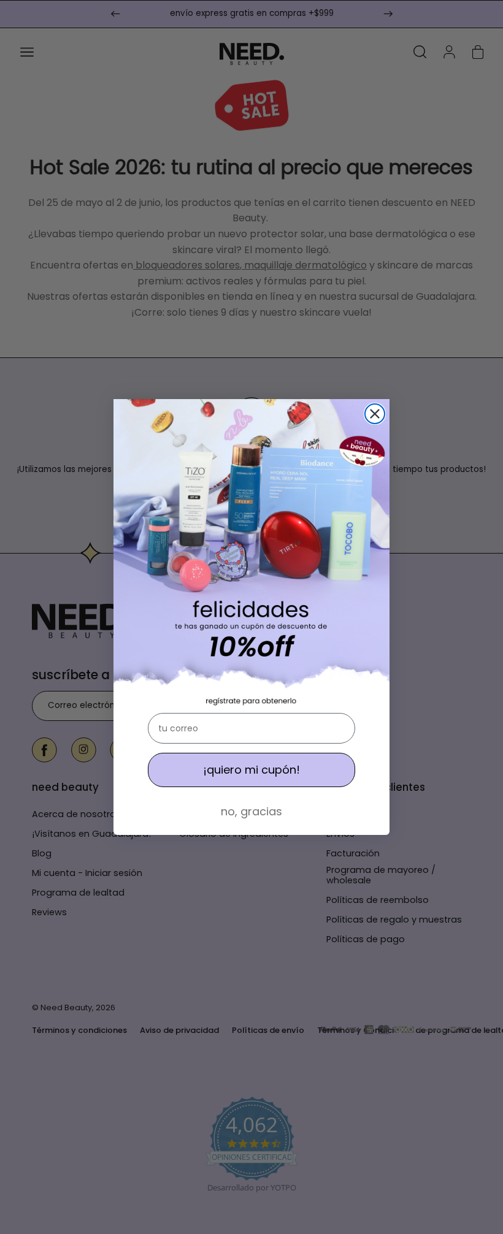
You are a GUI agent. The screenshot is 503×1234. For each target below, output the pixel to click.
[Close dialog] (375, 414)
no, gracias (251, 811)
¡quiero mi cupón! (251, 769)
